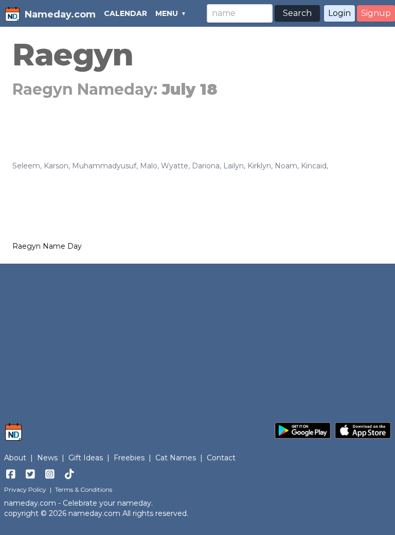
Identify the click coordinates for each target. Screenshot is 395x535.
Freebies (129, 457)
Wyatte (174, 165)
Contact (221, 457)
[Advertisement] (197, 338)
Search (297, 13)
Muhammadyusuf (104, 165)
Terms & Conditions (83, 489)
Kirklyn (259, 165)
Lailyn (233, 165)
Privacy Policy (25, 489)
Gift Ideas (85, 457)
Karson (56, 165)
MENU (166, 13)
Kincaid (314, 165)
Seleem (26, 165)
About (15, 457)
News (47, 457)
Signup (376, 13)
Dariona (206, 165)
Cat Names (175, 457)
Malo (148, 165)
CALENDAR (125, 13)
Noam (286, 165)
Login (339, 13)
